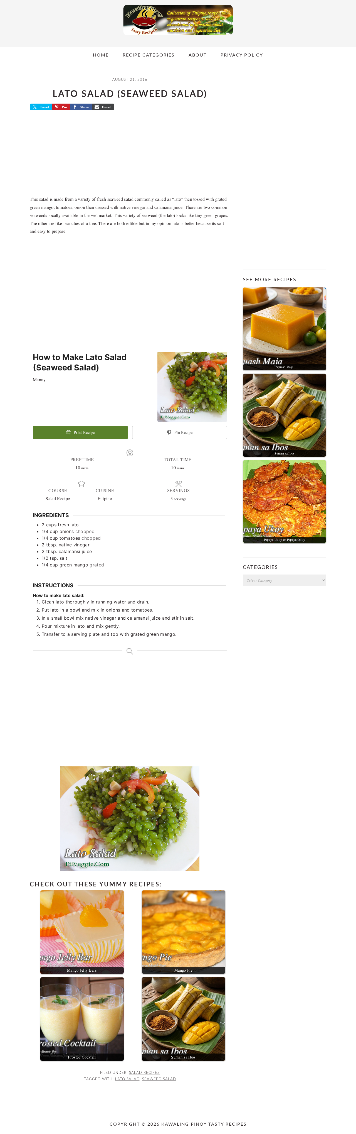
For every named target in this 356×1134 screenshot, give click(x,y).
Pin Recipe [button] (183, 432)
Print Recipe (84, 432)
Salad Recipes (144, 1072)
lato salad (127, 1079)
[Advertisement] (130, 155)
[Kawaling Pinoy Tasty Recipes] (178, 36)
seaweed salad (159, 1079)
